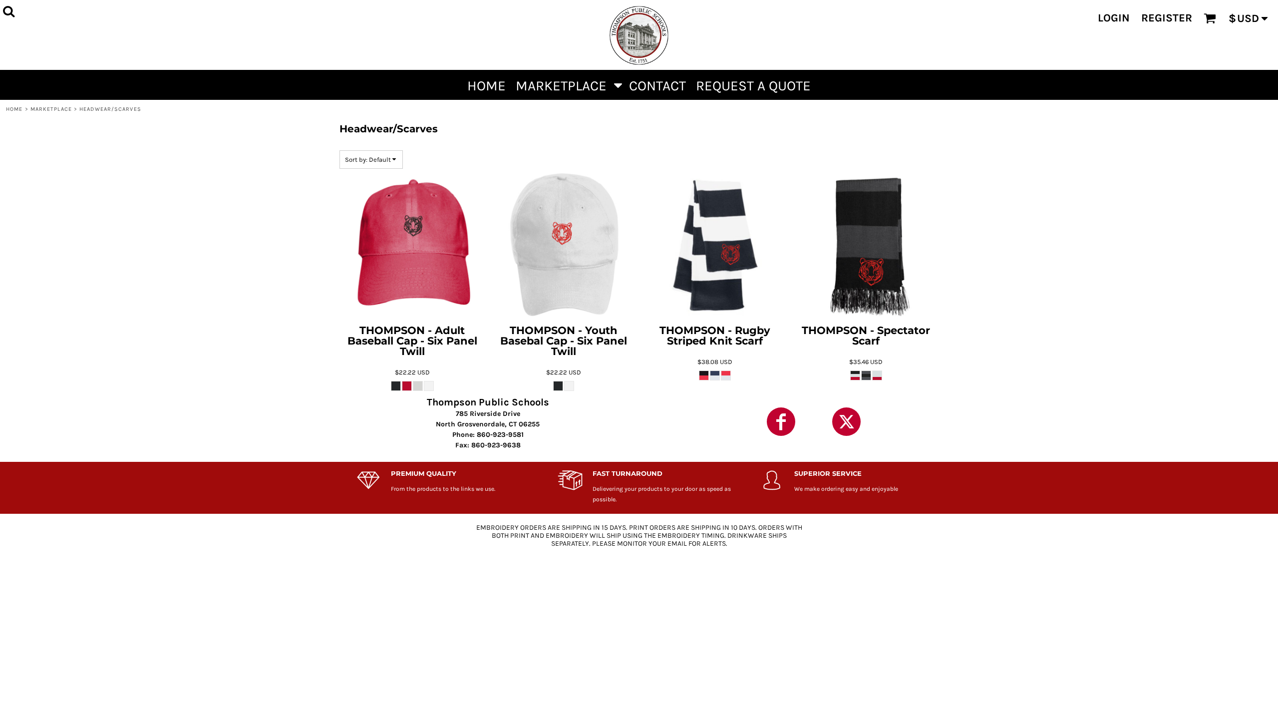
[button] (567, 85)
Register (1166, 17)
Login (1114, 17)
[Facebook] (781, 421)
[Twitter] (846, 421)
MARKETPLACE (51, 109)
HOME (14, 109)
